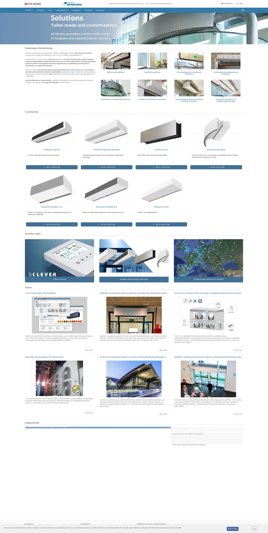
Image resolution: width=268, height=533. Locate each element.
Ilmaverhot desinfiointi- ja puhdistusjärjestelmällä (226, 100)
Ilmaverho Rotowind (216, 149)
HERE (179, 528)
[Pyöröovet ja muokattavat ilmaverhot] (115, 88)
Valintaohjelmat (62, 10)
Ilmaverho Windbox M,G (106, 207)
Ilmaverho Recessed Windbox (106, 149)
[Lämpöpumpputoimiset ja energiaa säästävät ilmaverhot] (189, 88)
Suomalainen (227, 3)
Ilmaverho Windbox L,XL (52, 207)
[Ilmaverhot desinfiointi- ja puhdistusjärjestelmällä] (226, 88)
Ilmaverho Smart (161, 207)
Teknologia (40, 10)
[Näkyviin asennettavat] (115, 61)
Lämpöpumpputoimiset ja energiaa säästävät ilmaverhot (189, 100)
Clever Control (75, 72)
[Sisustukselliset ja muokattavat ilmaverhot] (189, 61)
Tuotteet (28, 10)
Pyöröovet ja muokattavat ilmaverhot (115, 99)
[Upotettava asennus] (152, 61)
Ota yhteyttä (100, 10)
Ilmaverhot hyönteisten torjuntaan (152, 99)
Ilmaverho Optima (52, 149)
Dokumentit (88, 10)
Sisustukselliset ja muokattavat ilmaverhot (189, 73)
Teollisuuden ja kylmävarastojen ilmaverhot (225, 73)
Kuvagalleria (76, 10)
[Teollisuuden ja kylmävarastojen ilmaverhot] (226, 61)
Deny (254, 529)
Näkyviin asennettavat (115, 72)
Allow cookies (232, 529)
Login (240, 3)
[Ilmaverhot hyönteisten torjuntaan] (152, 88)
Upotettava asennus (152, 72)
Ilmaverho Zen (161, 149)
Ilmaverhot (29, 524)
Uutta (50, 10)
